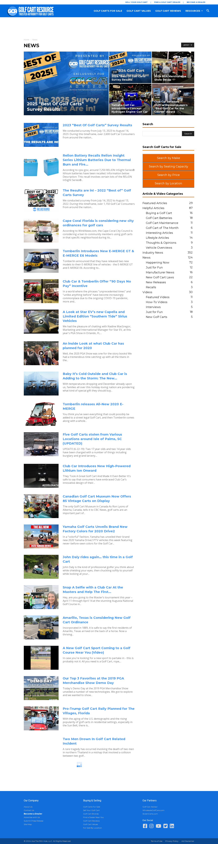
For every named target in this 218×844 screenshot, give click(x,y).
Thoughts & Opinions (161, 243)
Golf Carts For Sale (108, 10)
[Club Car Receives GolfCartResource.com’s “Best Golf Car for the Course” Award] (173, 99)
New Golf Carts (156, 317)
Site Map (28, 824)
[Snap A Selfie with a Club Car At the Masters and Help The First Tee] (41, 597)
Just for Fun (154, 267)
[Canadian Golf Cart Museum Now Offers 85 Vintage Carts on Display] (41, 506)
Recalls (151, 287)
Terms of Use (156, 841)
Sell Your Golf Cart (136, 2)
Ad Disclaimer (187, 841)
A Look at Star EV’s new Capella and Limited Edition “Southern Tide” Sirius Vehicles (95, 316)
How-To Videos (156, 302)
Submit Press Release (33, 821)
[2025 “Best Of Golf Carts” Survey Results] (66, 83)
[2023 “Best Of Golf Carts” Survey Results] (41, 135)
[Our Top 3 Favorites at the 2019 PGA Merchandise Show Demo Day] (41, 688)
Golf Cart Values (139, 10)
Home (26, 39)
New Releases (156, 282)
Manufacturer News (160, 272)
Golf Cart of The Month (162, 228)
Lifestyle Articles (157, 238)
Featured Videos (157, 297)
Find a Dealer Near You (93, 817)
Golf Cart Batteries (159, 218)
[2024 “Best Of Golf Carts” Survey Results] (130, 67)
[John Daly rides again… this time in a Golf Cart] (41, 567)
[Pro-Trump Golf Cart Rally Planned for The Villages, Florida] (41, 718)
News (30, 99)
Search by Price (168, 175)
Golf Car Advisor (150, 807)
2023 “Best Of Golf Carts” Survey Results (97, 125)
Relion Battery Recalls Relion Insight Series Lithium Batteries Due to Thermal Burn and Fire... (97, 160)
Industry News (153, 252)
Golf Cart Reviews (168, 10)
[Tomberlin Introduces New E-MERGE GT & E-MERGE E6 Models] (41, 261)
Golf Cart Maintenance (162, 223)
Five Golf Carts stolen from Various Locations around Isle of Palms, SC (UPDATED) (92, 439)
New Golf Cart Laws (160, 277)
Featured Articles (155, 203)
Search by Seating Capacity (168, 166)
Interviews (153, 307)
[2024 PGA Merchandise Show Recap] (173, 67)
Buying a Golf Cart (159, 213)
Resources (192, 10)
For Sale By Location (92, 828)
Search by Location (168, 183)
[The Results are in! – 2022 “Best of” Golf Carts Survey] (41, 200)
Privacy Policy (171, 841)
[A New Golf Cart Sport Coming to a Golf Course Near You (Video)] (41, 658)
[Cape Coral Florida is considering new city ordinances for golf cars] (41, 230)
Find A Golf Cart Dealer (167, 2)
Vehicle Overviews (159, 247)
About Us (28, 807)
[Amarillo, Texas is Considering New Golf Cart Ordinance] (41, 627)
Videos (147, 292)
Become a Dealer (196, 2)
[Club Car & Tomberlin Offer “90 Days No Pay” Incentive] (41, 291)
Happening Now (157, 262)
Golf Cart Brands (91, 814)
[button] (211, 11)
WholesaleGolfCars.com (153, 810)
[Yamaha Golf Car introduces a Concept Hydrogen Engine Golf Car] (130, 99)
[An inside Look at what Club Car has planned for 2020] (41, 353)
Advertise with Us (32, 817)
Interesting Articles (159, 233)
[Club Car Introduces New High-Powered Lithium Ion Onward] (41, 476)
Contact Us (29, 810)
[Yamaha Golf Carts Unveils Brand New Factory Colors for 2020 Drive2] (41, 536)
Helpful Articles (153, 208)
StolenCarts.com (150, 814)
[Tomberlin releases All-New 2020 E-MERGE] (41, 414)
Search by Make (168, 158)
